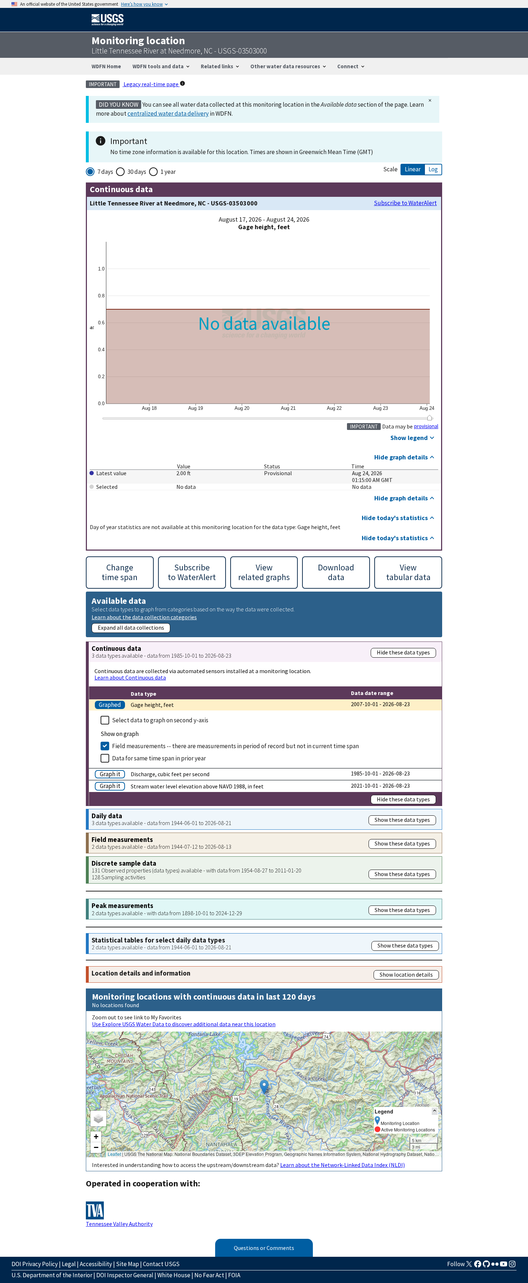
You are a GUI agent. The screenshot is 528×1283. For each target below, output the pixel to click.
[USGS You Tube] (503, 1266)
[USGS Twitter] (469, 1266)
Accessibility (96, 1264)
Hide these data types (403, 652)
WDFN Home (106, 66)
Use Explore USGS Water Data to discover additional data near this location (183, 1024)
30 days (137, 172)
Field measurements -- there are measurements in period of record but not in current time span (235, 746)
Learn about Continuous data (130, 677)
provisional (426, 426)
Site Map (127, 1264)
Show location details (406, 974)
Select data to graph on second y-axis (160, 720)
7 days (105, 172)
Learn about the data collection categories (144, 616)
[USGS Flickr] (495, 1266)
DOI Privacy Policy (34, 1264)
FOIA (234, 1275)
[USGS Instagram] (512, 1266)
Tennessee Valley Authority (119, 1223)
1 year (168, 172)
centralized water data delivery (168, 113)
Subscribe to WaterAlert (405, 203)
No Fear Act (209, 1275)
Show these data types (402, 819)
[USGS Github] (486, 1266)
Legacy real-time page (151, 84)
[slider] (429, 417)
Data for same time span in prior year (159, 758)
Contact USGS (161, 1264)
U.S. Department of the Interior (51, 1275)
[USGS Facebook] (477, 1266)
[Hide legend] (434, 1111)
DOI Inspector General (124, 1275)
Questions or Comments (264, 1247)
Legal (69, 1264)
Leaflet (114, 1154)
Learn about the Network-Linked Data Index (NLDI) (342, 1164)
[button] (264, 1087)
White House (173, 1275)
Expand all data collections (131, 627)
